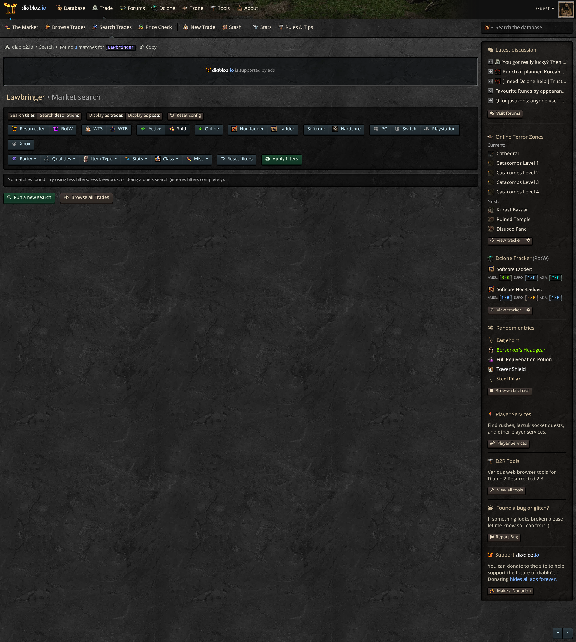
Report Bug (507, 537)
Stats (265, 27)
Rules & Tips (298, 27)
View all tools (509, 490)
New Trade (202, 27)
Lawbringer (27, 97)
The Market (24, 27)
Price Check (158, 27)
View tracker (508, 240)
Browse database (513, 391)
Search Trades (115, 27)
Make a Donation (514, 591)
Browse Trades (68, 27)
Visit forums (508, 113)
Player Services (511, 443)
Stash (235, 27)
